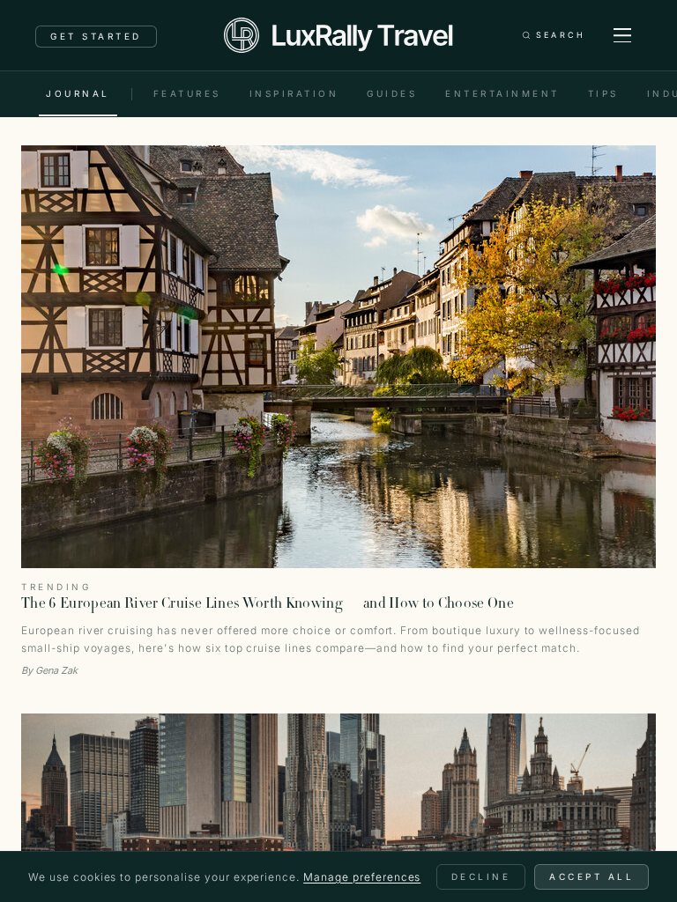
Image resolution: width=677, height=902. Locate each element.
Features (187, 93)
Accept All (591, 876)
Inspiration (294, 93)
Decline (481, 876)
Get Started (96, 36)
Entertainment (502, 93)
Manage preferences (361, 877)
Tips (603, 93)
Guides (392, 93)
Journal (78, 93)
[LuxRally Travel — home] (338, 35)
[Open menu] (622, 35)
